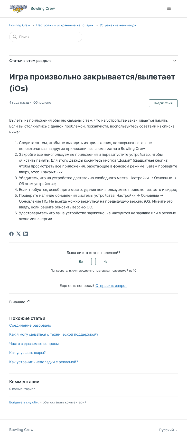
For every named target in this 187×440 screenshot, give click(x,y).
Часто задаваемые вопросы (34, 343)
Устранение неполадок (118, 25)
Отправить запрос (111, 285)
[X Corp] (18, 234)
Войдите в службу (23, 402)
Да (81, 261)
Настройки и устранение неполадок (65, 25)
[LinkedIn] (25, 234)
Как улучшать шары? (27, 352)
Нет (106, 261)
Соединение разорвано (30, 325)
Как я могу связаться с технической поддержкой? (53, 334)
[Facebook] (11, 234)
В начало (17, 302)
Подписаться (163, 103)
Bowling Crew (19, 25)
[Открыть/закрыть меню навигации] (169, 9)
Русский (167, 430)
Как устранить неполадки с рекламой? (43, 362)
